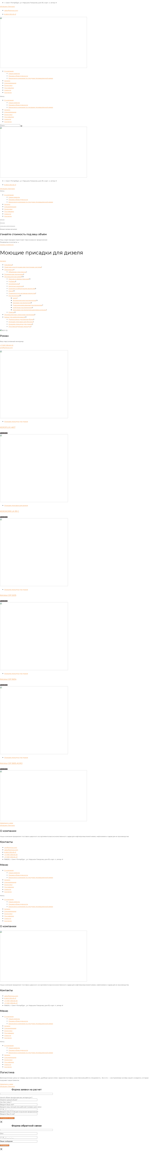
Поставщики (9, 88)
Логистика (8, 85)
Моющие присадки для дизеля (16, 421)
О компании (9, 71)
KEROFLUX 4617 (7, 427)
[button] (78, 96)
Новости (7, 90)
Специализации (10, 83)
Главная (2, 219)
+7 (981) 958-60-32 (6, 345)
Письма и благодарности (18, 76)
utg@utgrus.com (6, 348)
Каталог (7, 81)
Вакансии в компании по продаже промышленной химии (30, 78)
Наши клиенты (14, 73)
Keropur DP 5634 (8, 679)
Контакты (8, 92)
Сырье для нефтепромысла (7, 226)
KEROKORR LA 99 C (9, 511)
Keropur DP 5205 (8, 595)
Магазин (2, 222)
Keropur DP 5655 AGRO (11, 763)
